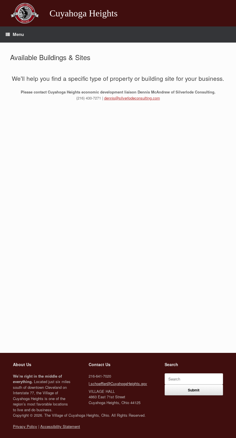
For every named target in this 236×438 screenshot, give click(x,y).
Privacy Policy (25, 426)
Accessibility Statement (60, 426)
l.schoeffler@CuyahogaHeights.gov (118, 383)
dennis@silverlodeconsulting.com (132, 98)
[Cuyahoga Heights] (24, 13)
